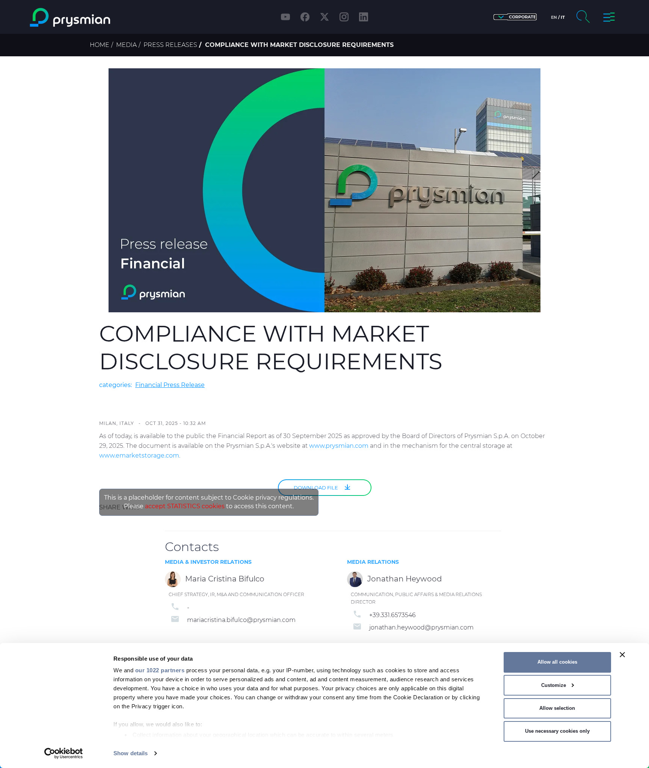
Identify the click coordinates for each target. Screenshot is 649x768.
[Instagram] (344, 17)
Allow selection (557, 708)
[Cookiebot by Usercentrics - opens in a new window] (64, 753)
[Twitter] (324, 17)
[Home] (100, 17)
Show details (130, 753)
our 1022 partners (160, 670)
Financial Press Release (170, 385)
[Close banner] (622, 654)
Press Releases (170, 44)
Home (99, 44)
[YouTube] (285, 17)
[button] (515, 17)
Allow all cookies (557, 662)
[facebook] (305, 17)
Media (126, 44)
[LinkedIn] (364, 17)
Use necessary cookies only (557, 731)
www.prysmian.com (338, 445)
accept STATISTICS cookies (185, 506)
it (563, 17)
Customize (553, 685)
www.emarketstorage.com (139, 455)
